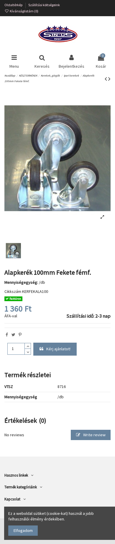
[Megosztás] (7, 334)
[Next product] (109, 79)
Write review (94, 434)
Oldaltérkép (13, 5)
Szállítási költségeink (44, 5)
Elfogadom (23, 530)
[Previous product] (106, 79)
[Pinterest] (20, 334)
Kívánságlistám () (23, 11)
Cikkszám (12, 291)
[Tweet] (13, 334)
